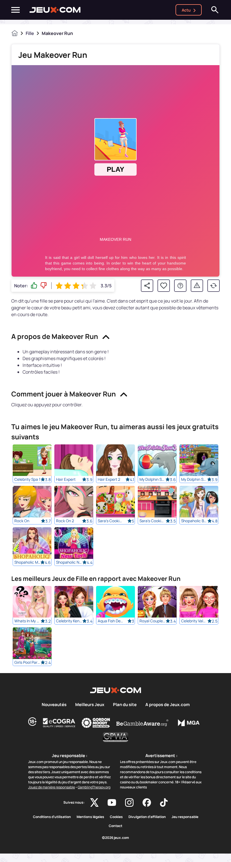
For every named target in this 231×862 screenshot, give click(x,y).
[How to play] (180, 285)
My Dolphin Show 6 (194, 479)
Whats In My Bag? (27, 620)
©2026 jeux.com (115, 837)
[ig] (129, 802)
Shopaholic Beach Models (194, 520)
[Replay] (213, 285)
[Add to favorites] (163, 285)
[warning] (197, 286)
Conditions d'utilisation (52, 817)
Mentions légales (90, 817)
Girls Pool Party (27, 662)
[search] (215, 10)
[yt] (112, 802)
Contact (115, 826)
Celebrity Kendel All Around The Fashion (69, 620)
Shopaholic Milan (27, 562)
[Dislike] (43, 285)
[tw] (94, 802)
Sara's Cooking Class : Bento (111, 520)
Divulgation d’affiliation (147, 817)
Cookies (116, 817)
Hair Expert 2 (109, 479)
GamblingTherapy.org (94, 787)
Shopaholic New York (69, 562)
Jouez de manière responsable (51, 787)
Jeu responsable (185, 817)
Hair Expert (65, 479)
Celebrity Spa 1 (27, 479)
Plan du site (125, 704)
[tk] (164, 802)
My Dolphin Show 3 (152, 479)
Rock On (21, 520)
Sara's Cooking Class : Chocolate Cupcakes (152, 520)
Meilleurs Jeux (89, 704)
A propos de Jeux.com (167, 704)
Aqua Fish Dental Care (111, 620)
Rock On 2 (65, 520)
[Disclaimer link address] (59, 723)
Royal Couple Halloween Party (152, 620)
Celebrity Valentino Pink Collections (194, 620)
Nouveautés (54, 704)
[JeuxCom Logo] (55, 10)
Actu (186, 10)
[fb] (147, 802)
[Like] (34, 285)
